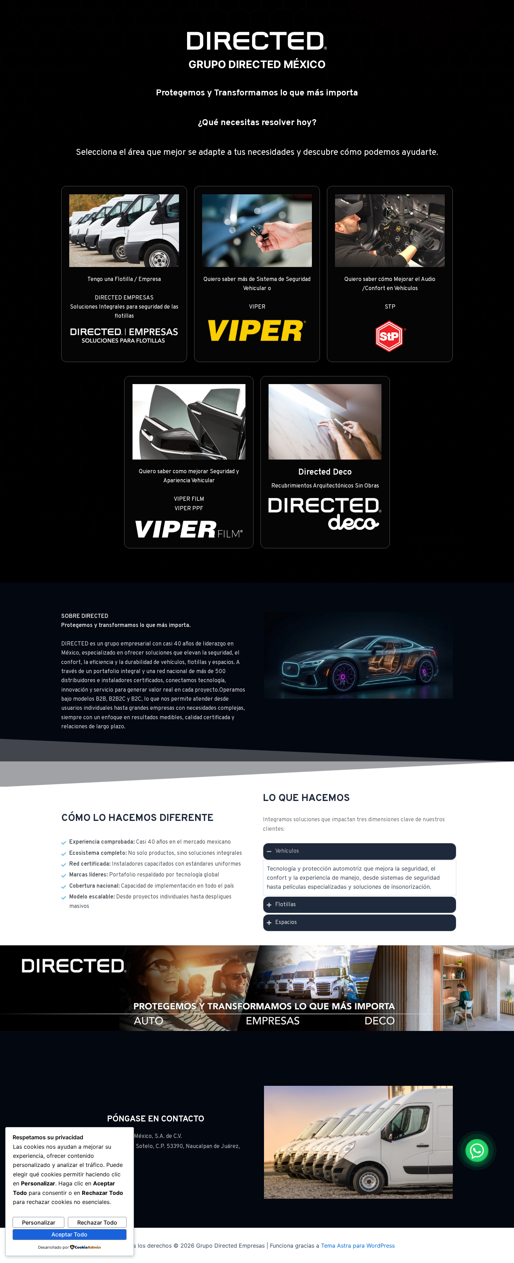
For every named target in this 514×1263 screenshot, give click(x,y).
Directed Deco (325, 472)
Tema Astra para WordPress (358, 1245)
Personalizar (38, 1222)
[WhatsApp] (476, 1150)
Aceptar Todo (69, 1234)
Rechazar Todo (97, 1222)
